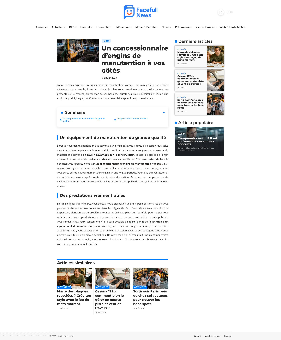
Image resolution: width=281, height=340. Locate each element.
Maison (181, 134)
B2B (106, 40)
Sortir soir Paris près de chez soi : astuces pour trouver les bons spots (150, 297)
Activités (64, 287)
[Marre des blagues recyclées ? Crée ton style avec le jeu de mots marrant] (74, 278)
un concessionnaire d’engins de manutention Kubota (128, 163)
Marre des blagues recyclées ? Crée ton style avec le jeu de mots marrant (74, 297)
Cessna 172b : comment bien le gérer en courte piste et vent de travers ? (109, 299)
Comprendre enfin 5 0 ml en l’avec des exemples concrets (197, 141)
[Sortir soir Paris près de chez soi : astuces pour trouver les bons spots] (150, 278)
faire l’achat (136, 221)
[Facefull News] (140, 12)
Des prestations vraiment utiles (132, 118)
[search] (221, 12)
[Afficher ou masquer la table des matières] (125, 112)
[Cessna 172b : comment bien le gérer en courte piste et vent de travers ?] (112, 278)
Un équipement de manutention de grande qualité (83, 119)
